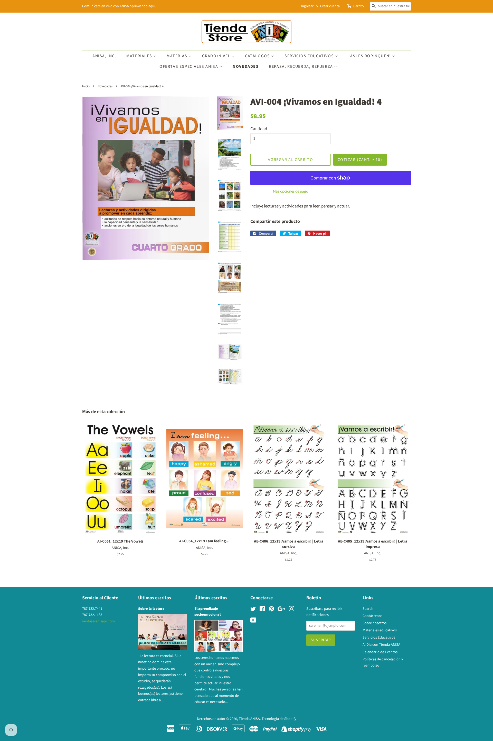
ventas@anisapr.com (98, 621)
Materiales (139, 56)
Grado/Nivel (217, 56)
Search (368, 608)
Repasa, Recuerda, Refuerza (301, 66)
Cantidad (258, 129)
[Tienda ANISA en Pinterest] (271, 610)
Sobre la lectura (151, 608)
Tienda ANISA (249, 718)
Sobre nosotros (374, 623)
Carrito (358, 6)
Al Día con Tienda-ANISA (381, 644)
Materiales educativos (380, 630)
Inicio (86, 86)
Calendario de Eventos (380, 652)
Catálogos (258, 56)
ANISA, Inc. (104, 56)
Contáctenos (372, 616)
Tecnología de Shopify (279, 718)
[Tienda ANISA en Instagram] (291, 610)
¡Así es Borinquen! (370, 56)
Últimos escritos (154, 598)
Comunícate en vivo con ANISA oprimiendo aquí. (119, 6)
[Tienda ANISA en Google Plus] (281, 610)
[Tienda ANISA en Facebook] (262, 610)
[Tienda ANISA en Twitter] (253, 610)
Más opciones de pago (290, 191)
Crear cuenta (330, 6)
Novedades (246, 66)
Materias (177, 56)
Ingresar (307, 6)
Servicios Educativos (310, 56)
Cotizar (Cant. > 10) (360, 160)
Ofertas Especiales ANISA (189, 66)
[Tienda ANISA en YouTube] (253, 621)
